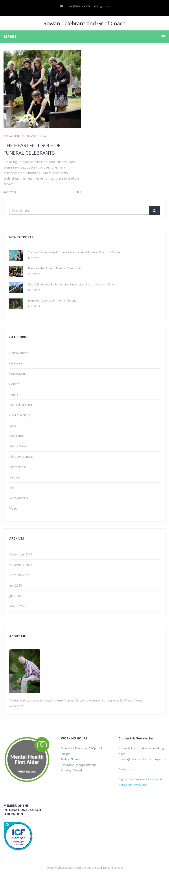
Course (14, 384)
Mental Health (19, 446)
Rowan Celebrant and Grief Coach (84, 23)
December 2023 (20, 554)
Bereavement (12, 136)
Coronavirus (17, 373)
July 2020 (15, 585)
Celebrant (28, 136)
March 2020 (17, 606)
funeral (42, 136)
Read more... (18, 706)
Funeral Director (20, 405)
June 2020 (16, 596)
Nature (14, 477)
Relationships (18, 498)
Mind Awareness (21, 456)
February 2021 (19, 575)
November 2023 (20, 565)
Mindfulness (17, 467)
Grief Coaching (19, 415)
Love (12, 425)
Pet (11, 488)
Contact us (126, 769)
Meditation (17, 436)
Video (13, 508)
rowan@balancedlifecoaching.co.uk (87, 6)
